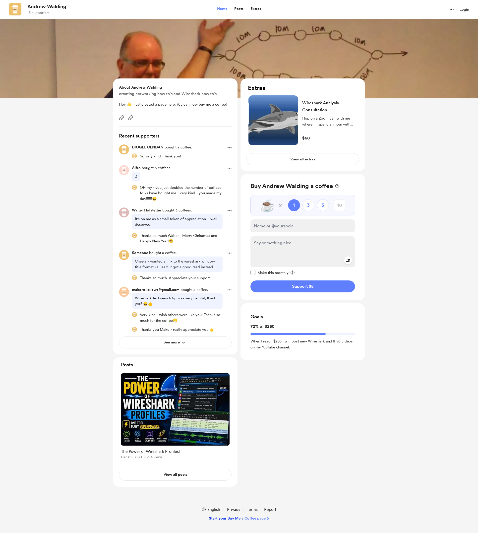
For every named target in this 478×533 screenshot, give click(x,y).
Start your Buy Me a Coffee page (237, 518)
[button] (222, 9)
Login (464, 9)
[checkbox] (269, 272)
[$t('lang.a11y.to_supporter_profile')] (134, 156)
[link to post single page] (175, 417)
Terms (252, 509)
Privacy (233, 509)
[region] (302, 124)
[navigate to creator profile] (15, 9)
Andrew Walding (46, 6)
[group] (175, 417)
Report (270, 509)
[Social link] (121, 117)
